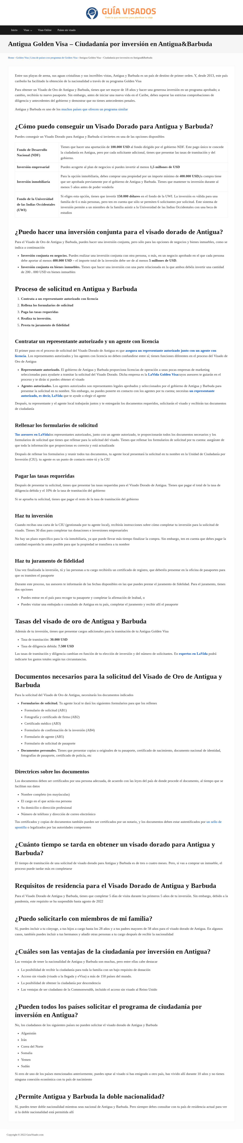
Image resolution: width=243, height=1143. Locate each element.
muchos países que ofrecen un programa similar (94, 109)
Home (11, 57)
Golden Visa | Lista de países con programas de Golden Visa (46, 57)
